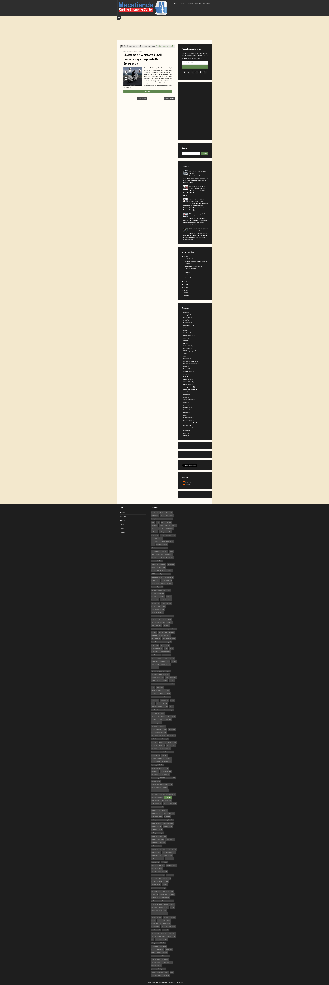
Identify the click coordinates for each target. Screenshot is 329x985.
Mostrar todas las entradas (165, 46)
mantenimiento (187, 417)
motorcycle (186, 315)
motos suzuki (187, 425)
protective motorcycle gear (158, 901)
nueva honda (170, 875)
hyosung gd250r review (157, 768)
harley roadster (171, 735)
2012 (185, 296)
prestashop (154, 894)
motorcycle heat (167, 826)
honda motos (155, 752)
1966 (152, 544)
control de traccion (171, 677)
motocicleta (186, 317)
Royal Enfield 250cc (166, 600)
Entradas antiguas (169, 98)
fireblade (159, 710)
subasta (165, 917)
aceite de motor (187, 371)
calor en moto (166, 655)
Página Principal (142, 98)
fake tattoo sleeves (156, 706)
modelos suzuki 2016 (157, 797)
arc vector (166, 625)
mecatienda (165, 791)
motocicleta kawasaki (157, 807)
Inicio (175, 3)
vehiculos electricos (162, 952)
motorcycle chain (156, 823)
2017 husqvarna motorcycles (159, 548)
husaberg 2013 (155, 755)
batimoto (173, 629)
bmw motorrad (165, 645)
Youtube (122, 532)
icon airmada (155, 771)
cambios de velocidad (169, 658)
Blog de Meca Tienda (161, 982)
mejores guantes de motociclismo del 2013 (163, 794)
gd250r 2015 (167, 719)
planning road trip (156, 891)
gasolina (153, 719)
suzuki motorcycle (165, 923)
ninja (163, 875)
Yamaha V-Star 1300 (157, 612)
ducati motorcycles (156, 697)
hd (162, 522)
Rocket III (168, 596)
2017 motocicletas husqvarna (159, 551)
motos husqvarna (156, 855)
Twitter (188, 72)
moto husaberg (155, 800)
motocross (154, 531)
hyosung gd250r (166, 761)
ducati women (164, 700)
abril (186, 275)
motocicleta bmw (166, 800)
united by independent (157, 949)
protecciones (186, 348)
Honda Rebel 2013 (167, 580)
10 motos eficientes (156, 538)
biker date (154, 635)
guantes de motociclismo (158, 726)
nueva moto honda (156, 881)
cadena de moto (187, 379)
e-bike (172, 700)
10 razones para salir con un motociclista (162, 541)
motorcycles (154, 842)
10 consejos (168, 522)
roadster (172, 904)
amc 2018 (158, 625)
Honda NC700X (155, 580)
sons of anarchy (155, 914)
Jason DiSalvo (155, 583)
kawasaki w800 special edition (159, 784)
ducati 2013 (154, 693)
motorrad (162, 842)
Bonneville (186, 358)
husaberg (185, 410)
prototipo (170, 901)
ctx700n (165, 680)
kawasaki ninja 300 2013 (158, 778)
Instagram (201, 72)
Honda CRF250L (168, 577)
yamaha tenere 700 (167, 962)
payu (164, 888)
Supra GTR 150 (155, 603)
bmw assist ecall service (169, 638)
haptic (165, 729)
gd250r (160, 719)
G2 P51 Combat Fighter (157, 574)
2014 (185, 290)
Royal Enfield (186, 369)
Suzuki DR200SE (166, 603)
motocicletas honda (156, 813)
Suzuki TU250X (155, 606)
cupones (172, 680)
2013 (185, 293)
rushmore (186, 433)
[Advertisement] (164, 28)
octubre (187, 272)
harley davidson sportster (158, 735)
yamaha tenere (155, 962)
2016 (185, 284)
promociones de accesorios (167, 894)
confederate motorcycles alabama (160, 671)
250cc (185, 353)
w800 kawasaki (155, 959)
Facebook (184, 72)
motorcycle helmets (156, 829)
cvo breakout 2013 (169, 684)
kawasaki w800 (155, 781)
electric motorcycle (188, 399)
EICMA (185, 366)
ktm (171, 784)
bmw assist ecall (155, 638)
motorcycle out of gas (157, 833)
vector (153, 952)
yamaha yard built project (158, 969)
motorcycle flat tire (168, 823)
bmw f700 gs (155, 645)
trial (152, 939)
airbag (185, 374)
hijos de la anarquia (163, 739)
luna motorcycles (156, 787)
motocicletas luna (169, 813)
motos (185, 320)
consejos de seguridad (189, 389)
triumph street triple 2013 (158, 943)
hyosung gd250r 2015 (157, 765)
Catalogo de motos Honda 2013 (197, 186)
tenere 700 (166, 930)
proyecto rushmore (156, 904)
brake (184, 376)
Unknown (187, 484)
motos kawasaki (167, 855)
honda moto (154, 748)
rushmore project (163, 907)
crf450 (153, 680)
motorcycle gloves (156, 826)
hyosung (185, 412)
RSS (205, 72)
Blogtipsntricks (178, 982)
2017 (185, 281)
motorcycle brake (168, 820)
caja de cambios (187, 381)
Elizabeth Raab (161, 567)
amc (152, 625)
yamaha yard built (156, 965)
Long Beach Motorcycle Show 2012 (160, 590)
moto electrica (187, 345)
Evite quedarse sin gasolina (158, 570)
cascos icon (154, 661)
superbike (172, 917)
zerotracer (166, 975)
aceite (172, 616)
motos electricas (171, 849)
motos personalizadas (157, 859)
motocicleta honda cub (170, 803)
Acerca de (198, 3)
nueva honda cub (156, 878)
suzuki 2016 (154, 923)
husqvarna (164, 755)
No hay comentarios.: (137, 51)
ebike (152, 703)
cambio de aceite (188, 384)
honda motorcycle (165, 748)
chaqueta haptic (165, 664)
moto (184, 327)
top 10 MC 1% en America (168, 933)
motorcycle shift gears (157, 839)
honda (185, 312)
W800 (163, 606)
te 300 (158, 930)
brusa (171, 648)
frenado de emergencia (157, 713)
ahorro (164, 619)
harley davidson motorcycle (158, 732)
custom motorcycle (156, 684)
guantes (185, 405)
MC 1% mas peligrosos (157, 593)
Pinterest (197, 72)
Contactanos (206, 3)
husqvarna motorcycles (157, 758)
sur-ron (153, 920)
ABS (184, 356)
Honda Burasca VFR (156, 577)
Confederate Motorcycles (190, 361)
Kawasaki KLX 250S (166, 583)
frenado (185, 340)
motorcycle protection (165, 531)
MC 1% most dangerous (157, 596)
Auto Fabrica (159, 554)
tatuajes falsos (155, 926)
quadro (166, 904)
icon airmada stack (166, 771)
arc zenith (154, 629)
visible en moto (165, 956)
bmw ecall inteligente (165, 642)
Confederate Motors (157, 561)
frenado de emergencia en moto (160, 716)
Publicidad (190, 3)
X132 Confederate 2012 (157, 609)
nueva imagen (167, 878)
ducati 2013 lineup (165, 693)
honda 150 (154, 742)
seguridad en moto (156, 910)
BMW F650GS (168, 554)
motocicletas (155, 515)
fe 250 (166, 706)
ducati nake (167, 697)
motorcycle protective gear (158, 836)
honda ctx (154, 745)
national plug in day (156, 868)
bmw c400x (154, 642)
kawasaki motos (164, 774)
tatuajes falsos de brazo (168, 926)
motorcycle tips (170, 839)
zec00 (166, 972)
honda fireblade (171, 745)
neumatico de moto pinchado (159, 871)
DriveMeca (188, 482)
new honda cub (155, 875)
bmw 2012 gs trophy (164, 635)
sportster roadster (156, 917)
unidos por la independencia (159, 946)
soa (165, 910)
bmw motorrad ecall (156, 648)
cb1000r (174, 661)
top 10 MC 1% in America (158, 936)
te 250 (153, 930)
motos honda (187, 322)
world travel (165, 959)
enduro (185, 338)
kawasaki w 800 (171, 778)
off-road (166, 881)
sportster (164, 914)
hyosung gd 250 (155, 761)
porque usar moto (168, 891)
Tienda (122, 524)
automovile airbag (164, 629)
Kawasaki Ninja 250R (157, 587)
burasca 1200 (155, 651)
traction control (171, 936)
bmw (184, 330)
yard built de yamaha (157, 972)
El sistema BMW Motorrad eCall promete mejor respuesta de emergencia (142, 59)
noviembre (188, 259)
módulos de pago (171, 865)
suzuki (185, 435)
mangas (165, 787)
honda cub (162, 745)
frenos (185, 402)
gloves (153, 723)
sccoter (172, 907)
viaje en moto (155, 956)
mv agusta (186, 430)
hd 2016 (153, 739)
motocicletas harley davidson (159, 810)
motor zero (167, 816)
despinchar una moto (157, 690)
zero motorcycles (156, 975)
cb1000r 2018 (155, 664)
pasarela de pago (156, 888)
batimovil (153, 632)
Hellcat (168, 574)
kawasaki (185, 343)
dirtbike (185, 397)
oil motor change (156, 884)
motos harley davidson (189, 423)
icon (184, 415)
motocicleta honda (156, 803)
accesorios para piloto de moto (159, 616)
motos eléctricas (187, 420)
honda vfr (163, 752)
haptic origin (172, 729)
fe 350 (171, 706)
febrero (187, 278)
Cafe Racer (186, 333)
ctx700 (159, 680)
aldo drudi (169, 622)
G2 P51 (170, 570)
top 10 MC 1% (155, 933)
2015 (185, 287)
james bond (154, 774)
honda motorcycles (167, 519)
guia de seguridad (156, 729)
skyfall (162, 535)
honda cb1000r (172, 742)
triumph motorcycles (161, 939)
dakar (184, 392)
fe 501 (153, 710)
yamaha (168, 535)
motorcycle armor (156, 820)
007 (174, 535)
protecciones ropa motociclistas (160, 897)
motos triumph (187, 428)
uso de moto (169, 949)
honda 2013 (186, 407)
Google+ (193, 72)
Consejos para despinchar (190, 363)
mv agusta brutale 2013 (157, 865)
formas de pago (168, 710)
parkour (165, 884)
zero (171, 972)
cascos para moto (188, 387)
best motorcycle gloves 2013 (166, 632)
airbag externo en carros (158, 622)
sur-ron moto (161, 920)
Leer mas (147, 91)
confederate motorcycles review (160, 674)
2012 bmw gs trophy (188, 351)
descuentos (186, 394)
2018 (185, 256)
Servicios (182, 3)
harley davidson (187, 325)
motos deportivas (156, 846)
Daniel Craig (171, 564)
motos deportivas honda (158, 849)
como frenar (154, 668)
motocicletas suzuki (156, 816)
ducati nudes (154, 700)
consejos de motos (188, 335)
